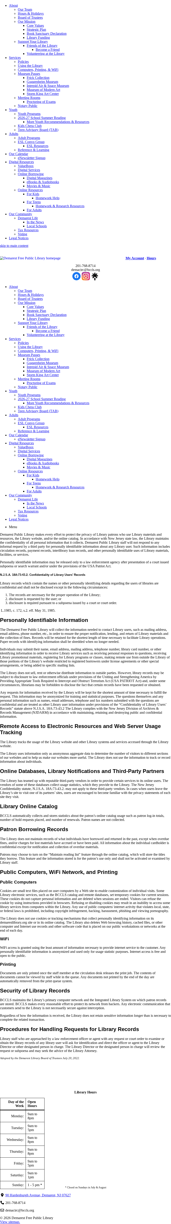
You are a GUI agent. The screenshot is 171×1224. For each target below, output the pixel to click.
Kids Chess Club (30, 126)
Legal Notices (18, 238)
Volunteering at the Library (46, 53)
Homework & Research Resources (60, 206)
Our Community (20, 214)
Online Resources (30, 190)
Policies (23, 62)
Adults (13, 134)
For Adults (34, 210)
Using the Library (30, 66)
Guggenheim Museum (42, 82)
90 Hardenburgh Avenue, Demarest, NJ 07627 (38, 1195)
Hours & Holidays (31, 13)
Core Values (35, 25)
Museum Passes (29, 74)
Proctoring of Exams (41, 102)
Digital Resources (21, 162)
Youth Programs (29, 114)
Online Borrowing (31, 174)
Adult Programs (29, 138)
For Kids (33, 194)
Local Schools (37, 226)
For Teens (34, 202)
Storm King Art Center (43, 94)
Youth (13, 110)
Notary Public (27, 106)
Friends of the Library (42, 45)
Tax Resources (28, 230)
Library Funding (38, 37)
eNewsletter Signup (31, 158)
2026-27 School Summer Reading (42, 118)
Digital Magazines (39, 178)
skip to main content (14, 246)
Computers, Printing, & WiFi (38, 70)
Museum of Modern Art (43, 90)
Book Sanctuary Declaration (47, 33)
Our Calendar (18, 154)
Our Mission (26, 21)
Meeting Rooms (29, 98)
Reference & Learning (33, 150)
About (13, 5)
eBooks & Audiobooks (43, 182)
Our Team (25, 9)
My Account (135, 258)
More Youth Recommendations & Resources (58, 122)
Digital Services (29, 170)
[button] (55, 258)
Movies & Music (38, 186)
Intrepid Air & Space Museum (48, 86)
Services (15, 57)
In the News (35, 222)
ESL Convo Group (31, 142)
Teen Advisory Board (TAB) (38, 130)
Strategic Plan (36, 29)
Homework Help (47, 198)
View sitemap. (10, 1222)
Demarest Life (28, 218)
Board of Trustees (30, 17)
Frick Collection (38, 78)
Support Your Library (33, 41)
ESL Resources (37, 146)
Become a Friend (48, 49)
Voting (22, 234)
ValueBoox (26, 166)
